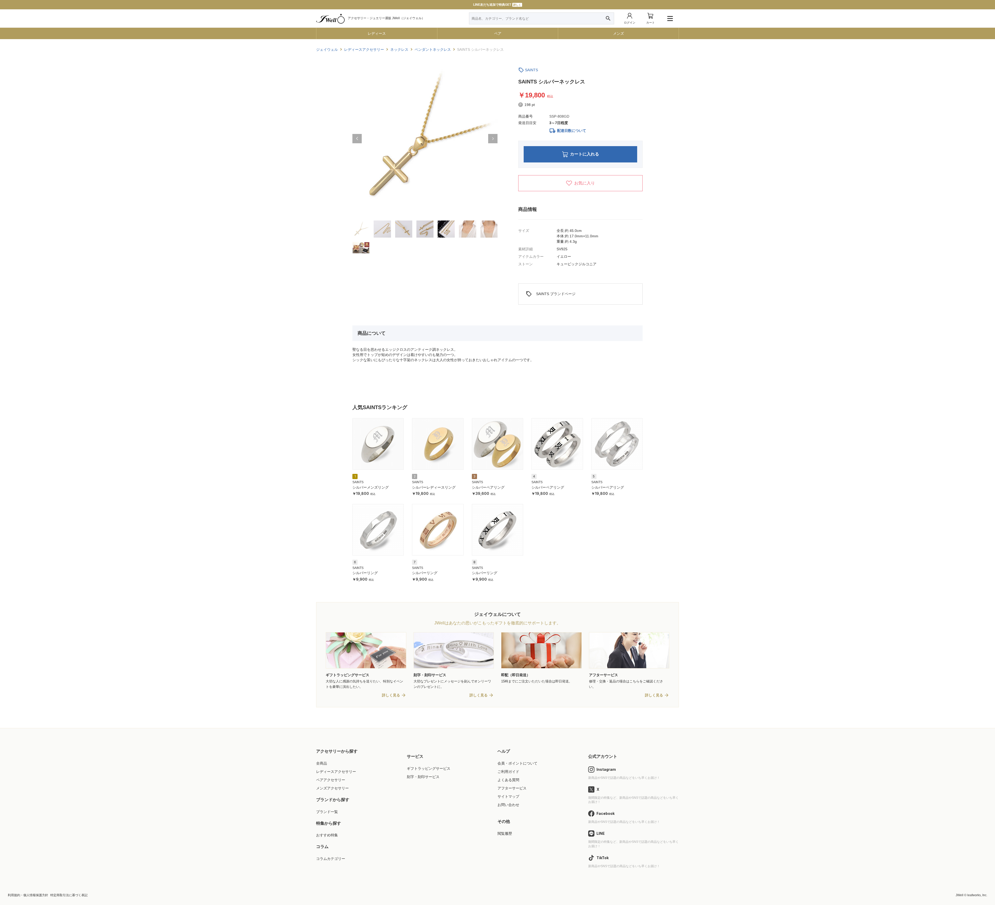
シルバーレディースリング (434, 487)
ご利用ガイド (508, 771)
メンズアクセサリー (332, 788)
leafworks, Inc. (977, 895)
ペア (497, 33)
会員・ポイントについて (517, 763)
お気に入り (584, 183)
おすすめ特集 (327, 835)
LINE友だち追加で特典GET (497, 4)
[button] (357, 138)
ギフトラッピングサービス (428, 768)
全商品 (321, 763)
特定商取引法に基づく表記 (69, 895)
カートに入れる (584, 154)
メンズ (618, 33)
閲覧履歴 (504, 833)
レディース (377, 33)
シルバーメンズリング (370, 487)
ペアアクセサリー (330, 780)
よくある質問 (508, 780)
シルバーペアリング (488, 487)
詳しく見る (391, 695)
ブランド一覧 (327, 812)
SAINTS (531, 70)
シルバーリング (365, 573)
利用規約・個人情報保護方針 (28, 895)
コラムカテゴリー (330, 859)
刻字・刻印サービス (423, 777)
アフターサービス (512, 788)
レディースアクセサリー (336, 771)
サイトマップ (508, 796)
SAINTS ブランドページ (550, 294)
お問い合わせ (508, 805)
